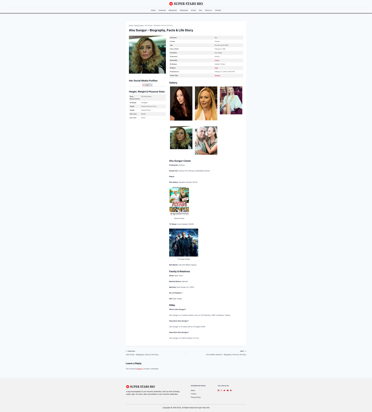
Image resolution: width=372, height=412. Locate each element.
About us (208, 10)
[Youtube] (228, 390)
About (193, 390)
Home (153, 10)
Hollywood (184, 10)
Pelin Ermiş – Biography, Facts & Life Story (142, 353)
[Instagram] (222, 390)
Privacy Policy (196, 397)
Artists (193, 10)
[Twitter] (225, 390)
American (162, 10)
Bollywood (173, 10)
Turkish (217, 60)
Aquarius (217, 75)
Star (200, 10)
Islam (216, 68)
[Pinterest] (231, 390)
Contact (218, 10)
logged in (139, 369)
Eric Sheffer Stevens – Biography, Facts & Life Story (226, 353)
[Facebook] (219, 390)
